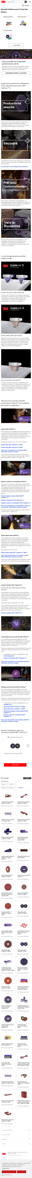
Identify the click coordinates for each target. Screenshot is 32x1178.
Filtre (27, 778)
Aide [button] (3, 1143)
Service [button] (4, 1139)
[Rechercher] (26, 2)
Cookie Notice (5, 1168)
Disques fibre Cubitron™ (8, 429)
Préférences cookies (12, 1153)
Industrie (11, 784)
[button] (7, 1175)
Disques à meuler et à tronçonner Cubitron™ (14, 481)
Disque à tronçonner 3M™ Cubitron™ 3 (12, 500)
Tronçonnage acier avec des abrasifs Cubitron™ (15, 637)
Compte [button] (26, 5)
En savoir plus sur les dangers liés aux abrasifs (14, 166)
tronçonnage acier (9, 656)
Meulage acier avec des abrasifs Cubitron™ (13, 687)
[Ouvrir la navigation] (30, 2)
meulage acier (8, 704)
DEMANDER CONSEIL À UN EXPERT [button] (16, 73)
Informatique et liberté (22, 1152)
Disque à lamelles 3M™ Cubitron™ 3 (11, 585)
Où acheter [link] (15, 765)
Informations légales (12, 1152)
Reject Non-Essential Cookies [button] (9, 1171)
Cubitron (3, 784)
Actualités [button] (6, 1134)
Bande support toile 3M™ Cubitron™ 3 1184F (14, 552)
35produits (17, 45)
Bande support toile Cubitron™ (10, 535)
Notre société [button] (7, 1130)
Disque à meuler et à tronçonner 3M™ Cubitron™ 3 (15, 503)
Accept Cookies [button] (21, 1171)
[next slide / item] (28, 746)
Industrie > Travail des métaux (7, 787)
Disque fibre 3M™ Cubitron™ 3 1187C (12, 447)
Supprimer (20, 787)
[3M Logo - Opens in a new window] (3, 2)
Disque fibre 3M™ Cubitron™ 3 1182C (12, 444)
